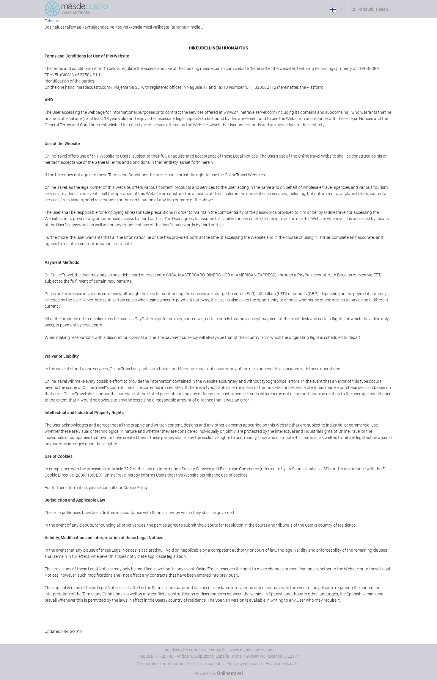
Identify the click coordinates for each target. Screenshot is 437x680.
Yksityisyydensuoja (244, 663)
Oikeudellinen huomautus (160, 663)
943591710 (256, 656)
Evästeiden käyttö (282, 663)
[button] (336, 9)
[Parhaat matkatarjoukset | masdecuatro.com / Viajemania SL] (76, 9)
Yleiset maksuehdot (205, 663)
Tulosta (51, 20)
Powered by (218, 673)
